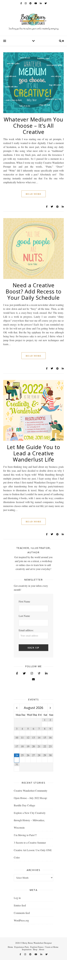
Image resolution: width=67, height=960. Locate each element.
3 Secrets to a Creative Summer (30, 842)
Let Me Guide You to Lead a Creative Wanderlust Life (33, 453)
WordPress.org (21, 920)
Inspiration (27, 949)
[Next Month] (50, 708)
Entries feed (20, 905)
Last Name (24, 615)
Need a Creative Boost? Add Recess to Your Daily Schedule (33, 291)
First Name (24, 601)
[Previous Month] (16, 708)
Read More (33, 193)
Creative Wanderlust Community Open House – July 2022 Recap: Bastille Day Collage (30, 798)
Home (10, 946)
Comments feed (22, 913)
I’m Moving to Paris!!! (25, 835)
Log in (17, 898)
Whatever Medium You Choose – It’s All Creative (33, 126)
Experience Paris (21, 946)
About (41, 949)
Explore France (37, 946)
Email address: (26, 630)
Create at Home (51, 946)
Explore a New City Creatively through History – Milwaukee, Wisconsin (30, 820)
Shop (35, 949)
